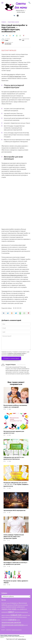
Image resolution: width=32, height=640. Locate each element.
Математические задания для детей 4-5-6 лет (14, 432)
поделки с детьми (5, 617)
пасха (29, 615)
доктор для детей (8, 609)
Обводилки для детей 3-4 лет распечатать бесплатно (14, 458)
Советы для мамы (21, 5)
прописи (19, 617)
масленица (18, 612)
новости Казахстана (15, 76)
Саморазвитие (10, 605)
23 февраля (13, 603)
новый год (15, 615)
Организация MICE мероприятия (14, 510)
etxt (17, 603)
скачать (12, 619)
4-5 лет (3, 603)
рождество (4, 619)
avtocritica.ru (22, 639)
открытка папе (24, 615)
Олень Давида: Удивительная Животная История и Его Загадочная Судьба (14, 536)
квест (11, 611)
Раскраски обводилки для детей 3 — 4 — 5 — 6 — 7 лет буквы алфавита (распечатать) (16, 484)
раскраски (24, 617)
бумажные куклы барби (23, 605)
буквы (16, 605)
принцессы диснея (13, 617)
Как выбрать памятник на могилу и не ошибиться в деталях (15, 563)
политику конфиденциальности (15, 354)
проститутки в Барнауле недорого (12, 275)
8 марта (8, 603)
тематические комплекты (12, 625)
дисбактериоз (21, 607)
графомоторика (11, 607)
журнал (18, 609)
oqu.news (10, 74)
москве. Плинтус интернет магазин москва (16, 636)
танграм (18, 619)
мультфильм (7, 615)
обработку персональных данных (16, 353)
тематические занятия (11, 622)
